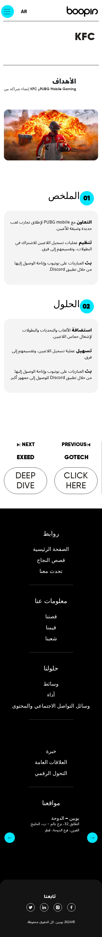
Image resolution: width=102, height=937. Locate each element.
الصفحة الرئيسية (51, 549)
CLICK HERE (76, 480)
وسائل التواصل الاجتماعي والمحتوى (51, 706)
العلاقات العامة (51, 762)
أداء (51, 695)
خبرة (51, 751)
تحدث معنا (50, 571)
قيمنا (51, 627)
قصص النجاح (51, 560)
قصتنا (51, 616)
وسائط (51, 684)
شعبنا (51, 638)
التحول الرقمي (51, 773)
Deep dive (25, 480)
